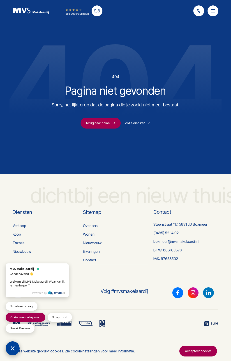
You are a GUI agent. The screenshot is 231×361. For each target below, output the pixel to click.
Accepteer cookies (198, 351)
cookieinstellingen (85, 351)
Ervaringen (91, 251)
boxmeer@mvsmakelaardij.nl (176, 241)
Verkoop (19, 225)
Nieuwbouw (22, 251)
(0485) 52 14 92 (166, 233)
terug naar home (98, 123)
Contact (89, 260)
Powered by (39, 293)
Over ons (90, 225)
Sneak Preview (20, 328)
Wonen (89, 234)
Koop (17, 234)
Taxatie (19, 243)
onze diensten (135, 123)
